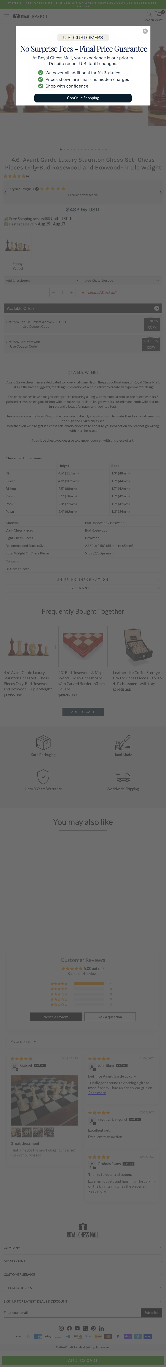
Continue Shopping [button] (83, 97)
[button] (145, 31)
